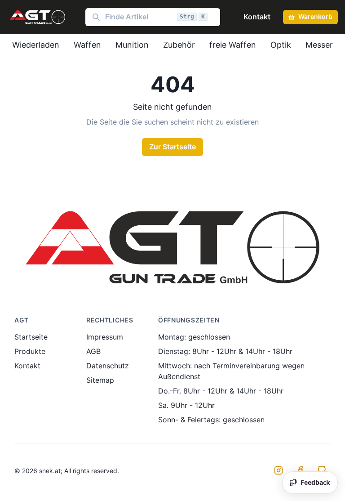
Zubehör (179, 44)
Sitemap (100, 380)
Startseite (31, 336)
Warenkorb (315, 16)
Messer (319, 44)
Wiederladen (35, 44)
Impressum (104, 336)
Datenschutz (107, 365)
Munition (132, 44)
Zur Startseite (172, 146)
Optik (280, 44)
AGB (93, 351)
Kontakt (256, 16)
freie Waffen (232, 44)
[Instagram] (279, 470)
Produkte (29, 351)
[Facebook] (300, 470)
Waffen (87, 44)
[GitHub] (322, 470)
